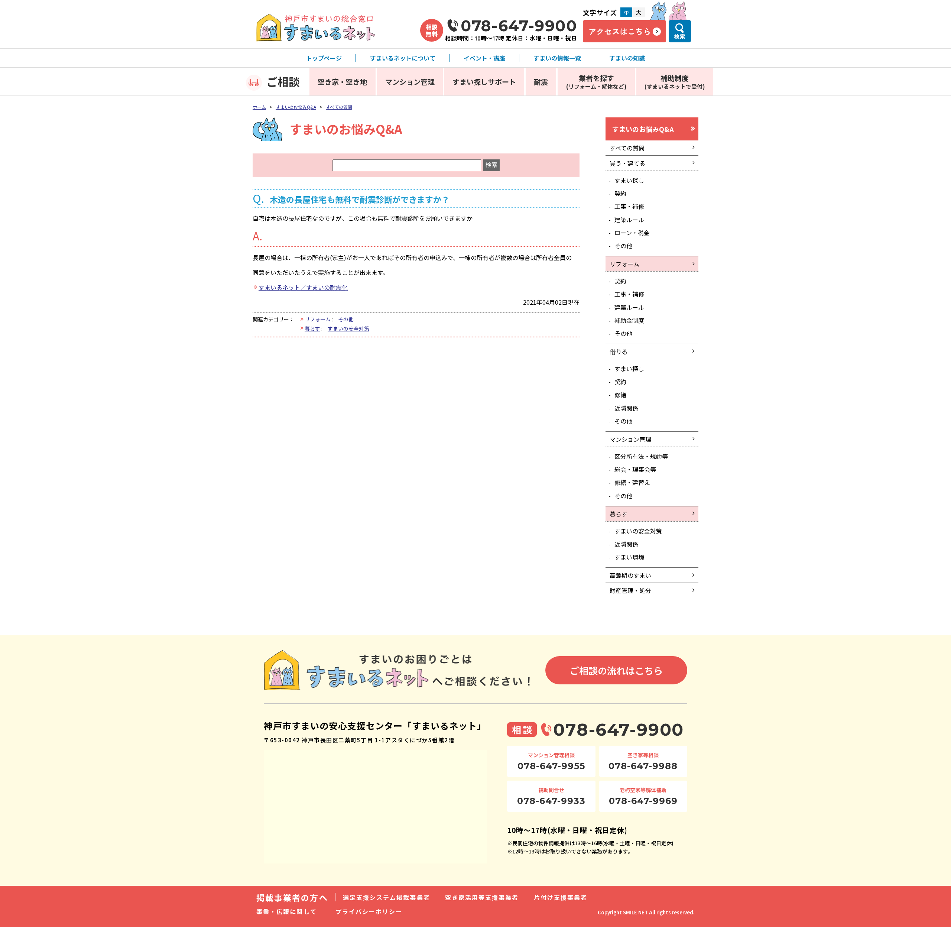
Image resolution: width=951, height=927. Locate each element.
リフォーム (318, 319)
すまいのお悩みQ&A (296, 107)
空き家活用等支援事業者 (482, 897)
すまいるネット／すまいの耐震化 (303, 287)
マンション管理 (410, 82)
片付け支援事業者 (561, 897)
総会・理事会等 (635, 469)
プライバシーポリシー (369, 911)
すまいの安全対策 (348, 328)
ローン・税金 (632, 232)
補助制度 (675, 81)
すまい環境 (629, 556)
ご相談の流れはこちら (616, 670)
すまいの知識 (627, 58)
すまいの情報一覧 (557, 58)
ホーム (259, 107)
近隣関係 (626, 407)
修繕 (620, 394)
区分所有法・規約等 (641, 456)
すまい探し (629, 180)
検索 (679, 36)
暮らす (312, 328)
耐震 (541, 82)
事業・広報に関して (286, 911)
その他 (346, 319)
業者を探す (596, 81)
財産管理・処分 (630, 590)
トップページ (324, 58)
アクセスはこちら (619, 31)
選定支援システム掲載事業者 (386, 897)
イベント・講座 (484, 58)
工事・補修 (629, 206)
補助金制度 (629, 320)
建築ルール (629, 219)
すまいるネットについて (402, 58)
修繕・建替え (632, 482)
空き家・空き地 (342, 82)
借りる (618, 351)
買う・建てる (627, 163)
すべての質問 (339, 107)
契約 (620, 193)
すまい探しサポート (484, 82)
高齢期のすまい (630, 575)
